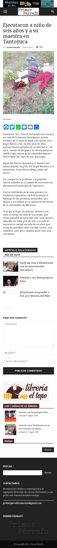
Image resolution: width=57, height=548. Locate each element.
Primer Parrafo (13, 47)
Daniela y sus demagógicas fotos (33, 412)
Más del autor (12, 254)
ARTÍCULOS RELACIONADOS (20, 250)
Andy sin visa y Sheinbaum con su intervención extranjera (36, 266)
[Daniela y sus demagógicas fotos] (10, 281)
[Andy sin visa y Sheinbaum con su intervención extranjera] (10, 266)
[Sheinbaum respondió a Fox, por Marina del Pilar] (10, 300)
